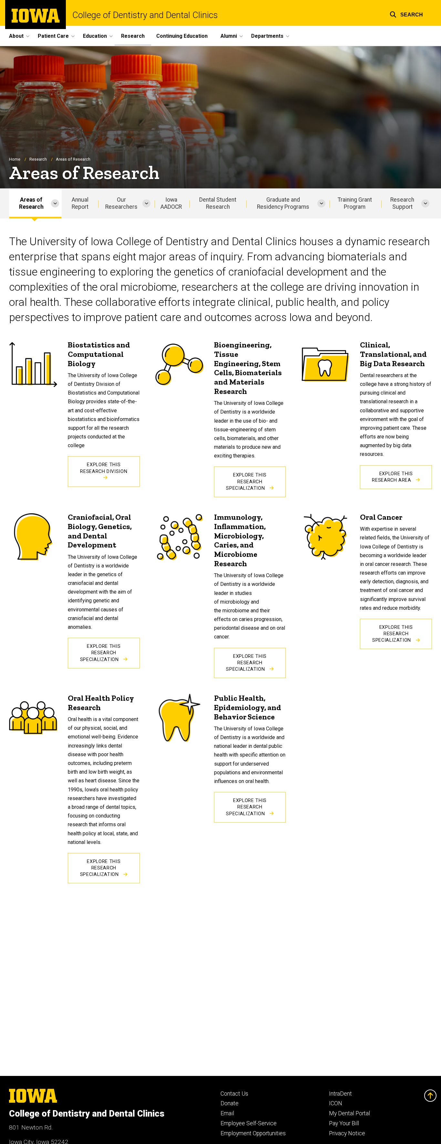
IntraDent (340, 1093)
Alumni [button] (229, 36)
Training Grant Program (355, 203)
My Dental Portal (349, 1113)
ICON (335, 1103)
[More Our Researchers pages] (146, 203)
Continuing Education (182, 36)
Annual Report (80, 203)
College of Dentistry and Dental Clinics (145, 15)
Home (14, 159)
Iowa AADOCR (171, 203)
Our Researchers (121, 203)
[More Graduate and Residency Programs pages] (321, 203)
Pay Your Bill (344, 1123)
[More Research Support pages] (425, 203)
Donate (230, 1103)
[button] (406, 13)
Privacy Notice (347, 1133)
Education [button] (95, 36)
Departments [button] (267, 36)
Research (133, 36)
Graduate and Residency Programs (283, 203)
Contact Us (234, 1093)
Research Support (402, 203)
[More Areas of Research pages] (55, 203)
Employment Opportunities (253, 1133)
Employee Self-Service (249, 1123)
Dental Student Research (217, 203)
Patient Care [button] (53, 36)
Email (227, 1113)
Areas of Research (31, 203)
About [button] (16, 36)
